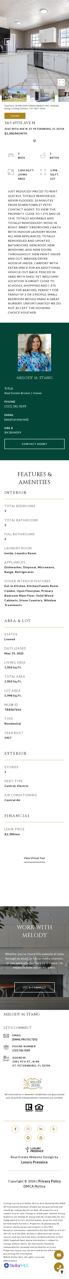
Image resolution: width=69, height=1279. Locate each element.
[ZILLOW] (40, 1137)
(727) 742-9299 (15, 406)
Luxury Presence (34, 1162)
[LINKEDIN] (40, 1128)
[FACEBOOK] (15, 1128)
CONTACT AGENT (34, 443)
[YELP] (53, 1128)
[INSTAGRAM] (28, 1128)
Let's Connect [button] (34, 987)
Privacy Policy (49, 1181)
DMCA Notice (34, 1186)
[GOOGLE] (28, 1137)
